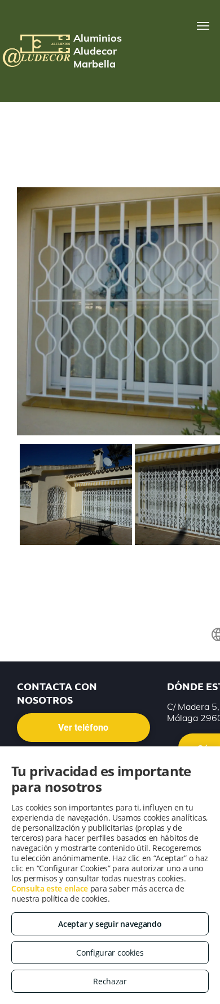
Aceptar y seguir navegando (109, 924)
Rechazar (110, 981)
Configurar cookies (110, 952)
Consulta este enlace (49, 888)
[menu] (203, 26)
